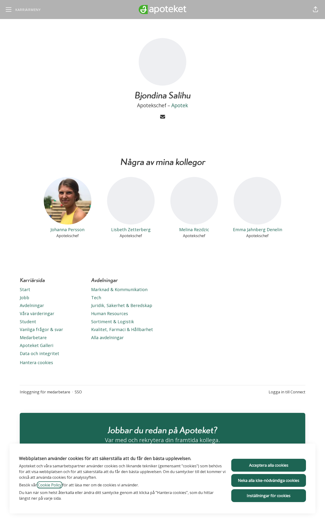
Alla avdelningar (107, 337)
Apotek (179, 105)
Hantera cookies (36, 362)
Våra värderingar (37, 313)
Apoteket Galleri (36, 345)
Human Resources (109, 313)
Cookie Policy (49, 485)
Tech (96, 297)
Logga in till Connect (287, 392)
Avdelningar (32, 305)
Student (28, 321)
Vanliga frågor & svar (41, 329)
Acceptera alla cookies (268, 465)
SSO (78, 392)
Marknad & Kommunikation (119, 289)
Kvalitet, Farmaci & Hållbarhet (122, 329)
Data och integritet (39, 353)
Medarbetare (33, 337)
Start (25, 289)
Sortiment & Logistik (112, 321)
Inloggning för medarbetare (45, 392)
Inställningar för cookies (269, 495)
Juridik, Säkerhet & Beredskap (121, 305)
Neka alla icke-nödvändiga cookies (268, 480)
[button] (315, 9)
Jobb (24, 297)
